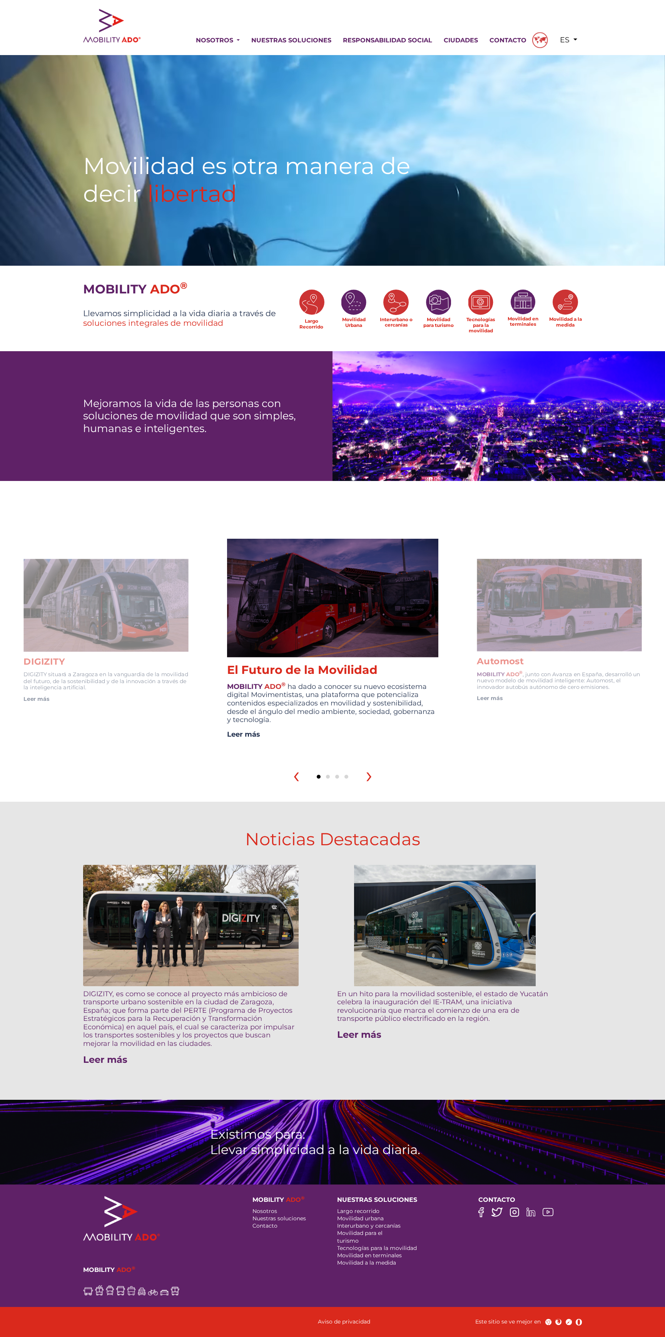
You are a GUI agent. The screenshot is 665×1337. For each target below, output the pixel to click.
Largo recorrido (358, 1211)
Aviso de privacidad (344, 1321)
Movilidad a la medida (366, 1262)
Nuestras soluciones (279, 1218)
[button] (318, 777)
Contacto (264, 1225)
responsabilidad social (387, 40)
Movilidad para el (360, 1233)
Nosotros (264, 1211)
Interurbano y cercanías (369, 1225)
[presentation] (296, 775)
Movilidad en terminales (369, 1255)
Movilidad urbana (360, 1218)
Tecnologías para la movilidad (377, 1248)
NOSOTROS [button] (215, 40)
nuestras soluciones (291, 40)
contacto (508, 40)
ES (565, 39)
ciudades (461, 40)
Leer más (36, 698)
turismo (348, 1240)
